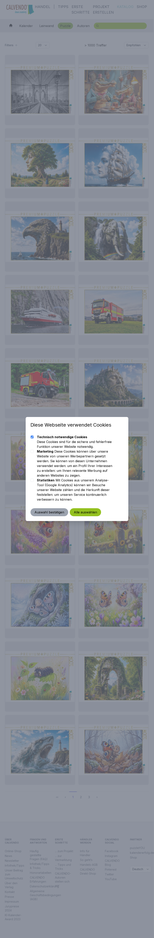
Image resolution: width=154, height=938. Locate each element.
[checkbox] (32, 437)
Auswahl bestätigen (49, 512)
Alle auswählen (85, 512)
